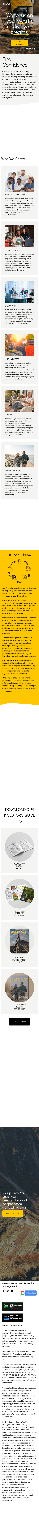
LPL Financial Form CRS (12, 1325)
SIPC (4, 1359)
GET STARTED (19, 43)
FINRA (29, 1356)
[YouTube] (12, 1291)
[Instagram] (7, 1291)
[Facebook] (3, 1291)
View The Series (19, 1022)
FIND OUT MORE (13, 1213)
